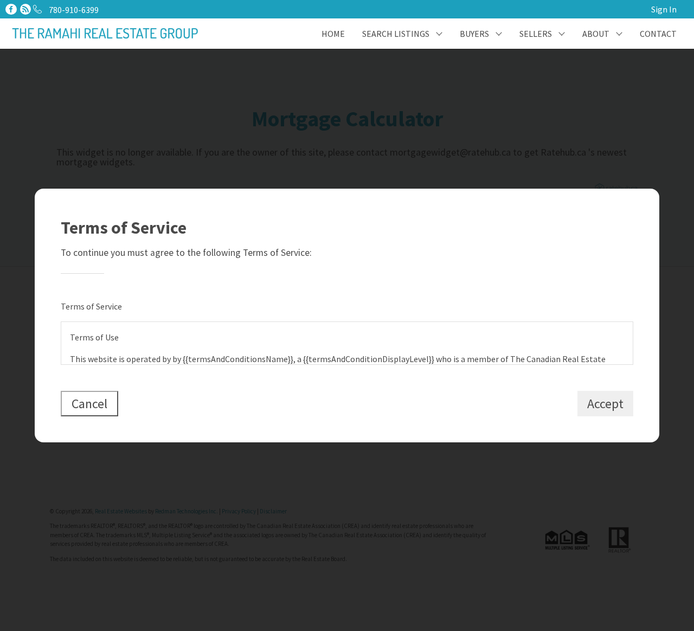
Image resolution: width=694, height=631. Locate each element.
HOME (333, 33)
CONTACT (658, 33)
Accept (605, 403)
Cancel (89, 403)
